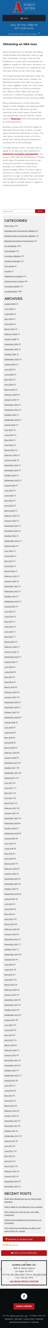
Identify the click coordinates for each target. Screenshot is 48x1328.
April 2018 (8, 743)
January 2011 (10, 1176)
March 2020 (9, 642)
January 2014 (10, 995)
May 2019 (8, 677)
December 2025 (11, 344)
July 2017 (8, 783)
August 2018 (9, 722)
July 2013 (8, 1025)
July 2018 (8, 727)
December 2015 (11, 879)
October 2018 (10, 712)
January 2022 (10, 581)
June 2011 (8, 1151)
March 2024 (9, 450)
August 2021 (9, 606)
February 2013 (10, 1050)
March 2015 (9, 924)
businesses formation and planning (20, 154)
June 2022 (9, 556)
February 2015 (10, 929)
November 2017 (11, 763)
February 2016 (10, 869)
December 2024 (11, 405)
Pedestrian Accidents (13, 276)
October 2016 (10, 828)
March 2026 (9, 329)
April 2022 (8, 566)
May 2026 (8, 319)
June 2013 (8, 1030)
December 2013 (11, 1000)
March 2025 (9, 390)
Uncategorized (10, 291)
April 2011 (8, 1161)
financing (15, 118)
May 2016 (8, 853)
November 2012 (11, 1065)
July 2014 (8, 964)
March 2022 (9, 571)
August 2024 (10, 425)
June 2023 (9, 495)
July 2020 (8, 632)
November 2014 (11, 944)
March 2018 (9, 748)
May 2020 (8, 637)
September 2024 (11, 420)
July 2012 (8, 1085)
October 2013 (10, 1010)
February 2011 (10, 1171)
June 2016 (8, 848)
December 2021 (11, 586)
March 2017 (9, 803)
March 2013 (9, 1045)
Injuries (7, 271)
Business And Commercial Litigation (19, 231)
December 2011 (11, 1121)
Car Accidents (10, 246)
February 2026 (10, 334)
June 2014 (8, 969)
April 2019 (8, 682)
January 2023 (10, 521)
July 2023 (8, 490)
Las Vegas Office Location (24, 1281)
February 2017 (10, 808)
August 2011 (9, 1141)
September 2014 (11, 954)
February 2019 (10, 692)
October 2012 (10, 1070)
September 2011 (11, 1136)
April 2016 (8, 859)
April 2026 (8, 324)
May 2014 (8, 975)
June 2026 (9, 314)
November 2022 (11, 531)
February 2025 (10, 395)
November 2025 (11, 349)
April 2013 (8, 1040)
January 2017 (10, 813)
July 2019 (8, 667)
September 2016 (11, 833)
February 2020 (10, 647)
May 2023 (8, 500)
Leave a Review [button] (24, 1306)
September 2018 (11, 717)
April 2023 (8, 506)
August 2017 (9, 778)
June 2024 (9, 435)
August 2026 (9, 304)
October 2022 (10, 536)
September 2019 (11, 657)
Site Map (18, 1319)
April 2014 (8, 980)
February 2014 (10, 990)
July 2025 (8, 369)
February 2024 (10, 455)
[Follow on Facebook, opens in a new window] (24, 1296)
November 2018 (11, 707)
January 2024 (10, 460)
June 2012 (8, 1091)
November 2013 (11, 1005)
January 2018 (10, 758)
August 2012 (9, 1080)
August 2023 (9, 485)
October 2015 (10, 889)
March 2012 (9, 1106)
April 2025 (8, 384)
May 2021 (8, 622)
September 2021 (11, 601)
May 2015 (8, 914)
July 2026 (8, 309)
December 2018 (11, 702)
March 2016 (9, 864)
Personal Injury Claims (14, 281)
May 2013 (8, 1035)
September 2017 (11, 773)
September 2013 (11, 1015)
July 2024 (8, 430)
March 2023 (9, 511)
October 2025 (10, 354)
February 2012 (10, 1111)
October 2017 (10, 768)
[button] (24, 18)
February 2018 (10, 753)
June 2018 (8, 732)
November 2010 (11, 1186)
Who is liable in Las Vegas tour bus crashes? (23, 1207)
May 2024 (8, 440)
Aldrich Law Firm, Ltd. (18, 1316)
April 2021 (8, 627)
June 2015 (8, 909)
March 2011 (9, 1166)
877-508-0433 (24, 28)
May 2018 (8, 738)
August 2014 (9, 959)
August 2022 (9, 546)
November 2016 (11, 823)
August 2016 (9, 838)
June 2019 (8, 672)
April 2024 (8, 445)
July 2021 (8, 611)
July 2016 (8, 843)
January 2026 (10, 339)
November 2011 (11, 1126)
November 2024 (11, 410)
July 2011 (8, 1146)
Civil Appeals (9, 251)
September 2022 (11, 541)
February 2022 (10, 576)
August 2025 (9, 364)
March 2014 (9, 985)
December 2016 (11, 818)
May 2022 (8, 561)
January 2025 (10, 400)
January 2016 (10, 874)
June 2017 (8, 788)
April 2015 (8, 919)
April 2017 (8, 798)
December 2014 (11, 939)
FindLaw (35, 1322)
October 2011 (10, 1131)
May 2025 (8, 379)
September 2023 (11, 480)
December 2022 (11, 526)
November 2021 (11, 591)
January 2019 (10, 697)
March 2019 (9, 687)
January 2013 (10, 1055)
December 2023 (11, 465)
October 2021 (10, 596)
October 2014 (10, 949)
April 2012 (8, 1101)
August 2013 (9, 1020)
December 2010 (11, 1181)
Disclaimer (9, 1319)
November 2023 (11, 470)
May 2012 (8, 1096)
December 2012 (11, 1060)
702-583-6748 (39, 1274)
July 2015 (8, 904)
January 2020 (10, 652)
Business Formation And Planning (18, 241)
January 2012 (10, 1116)
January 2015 (10, 934)
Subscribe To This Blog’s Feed (20, 1239)
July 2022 (8, 551)
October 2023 (10, 475)
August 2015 (9, 899)
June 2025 (9, 374)
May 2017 (8, 793)
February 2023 (10, 516)
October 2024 (10, 415)
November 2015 (11, 884)
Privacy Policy (29, 1319)
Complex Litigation (12, 256)
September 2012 (11, 1075)
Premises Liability (12, 286)
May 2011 (8, 1156)
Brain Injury (9, 226)
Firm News (9, 266)
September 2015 (11, 894)
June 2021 (8, 616)
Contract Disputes (12, 261)
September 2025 (11, 359)
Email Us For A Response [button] (25, 1253)
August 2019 (9, 662)
